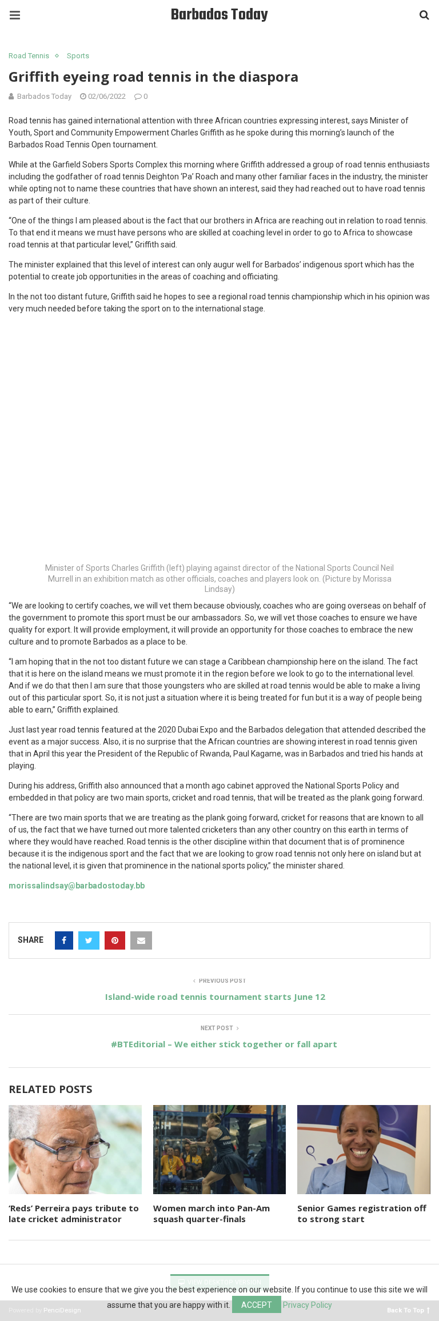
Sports (78, 55)
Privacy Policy (307, 1305)
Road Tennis (29, 55)
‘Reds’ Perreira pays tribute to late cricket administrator (74, 1213)
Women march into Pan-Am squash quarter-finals (211, 1213)
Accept (256, 1305)
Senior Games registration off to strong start (361, 1213)
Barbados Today (219, 15)
